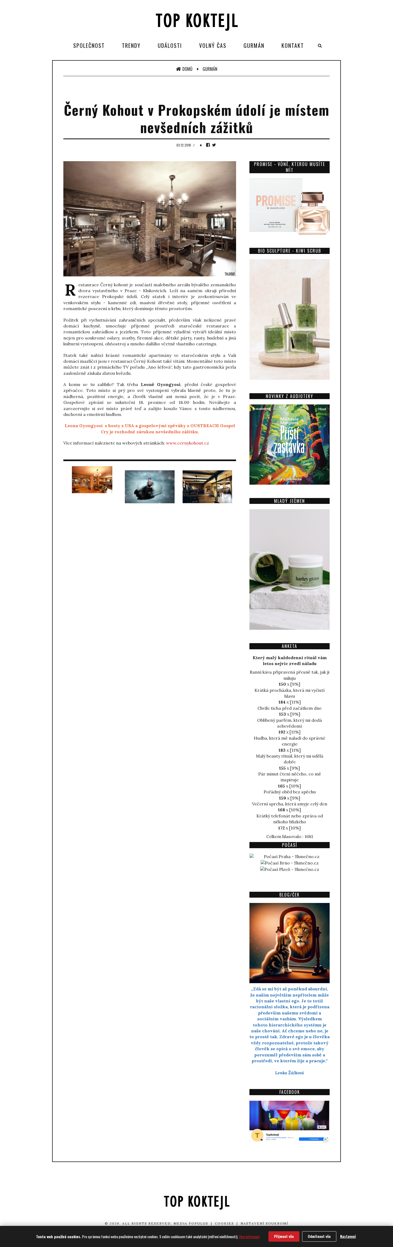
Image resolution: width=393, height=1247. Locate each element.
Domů (187, 69)
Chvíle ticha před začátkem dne (289, 708)
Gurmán (254, 45)
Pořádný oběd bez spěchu (290, 791)
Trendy (131, 45)
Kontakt (293, 45)
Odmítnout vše (319, 1236)
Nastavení (348, 1236)
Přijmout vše (284, 1236)
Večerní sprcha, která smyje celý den (289, 803)
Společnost (89, 45)
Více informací (249, 1236)
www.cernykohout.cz (187, 443)
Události (170, 45)
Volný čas (212, 45)
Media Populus (191, 1223)
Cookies (224, 1223)
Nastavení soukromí (264, 1223)
